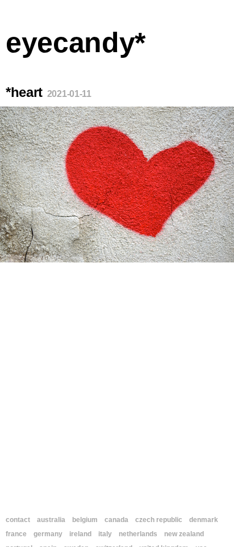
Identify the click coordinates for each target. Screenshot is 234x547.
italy (105, 534)
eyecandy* (75, 42)
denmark (203, 520)
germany (48, 534)
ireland (80, 534)
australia (51, 520)
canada (116, 520)
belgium (85, 520)
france (16, 534)
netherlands (138, 534)
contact (18, 520)
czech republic (158, 520)
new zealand (184, 534)
